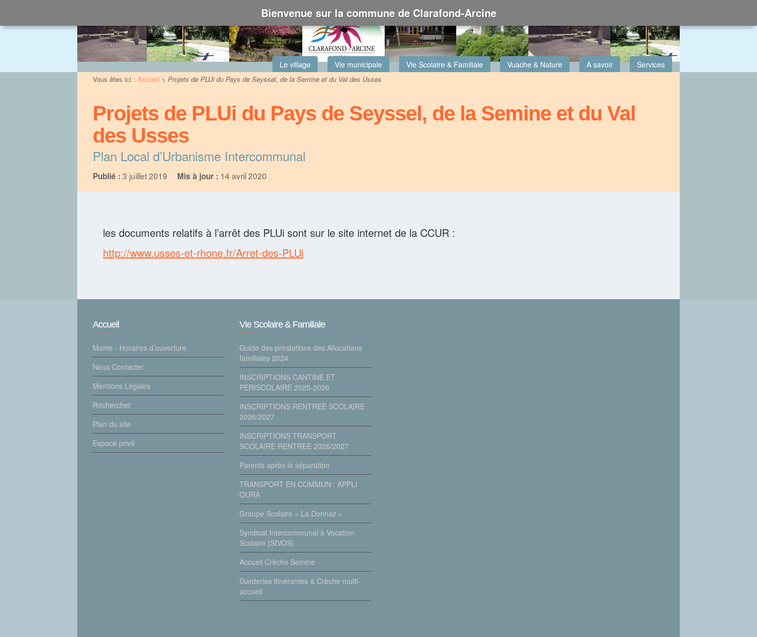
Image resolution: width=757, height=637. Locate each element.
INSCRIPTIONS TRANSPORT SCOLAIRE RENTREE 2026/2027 (294, 441)
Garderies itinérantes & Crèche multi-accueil (299, 586)
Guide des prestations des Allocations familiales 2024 (300, 352)
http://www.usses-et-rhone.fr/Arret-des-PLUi (203, 252)
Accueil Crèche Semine (277, 562)
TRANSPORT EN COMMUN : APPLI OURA (298, 489)
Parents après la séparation (284, 465)
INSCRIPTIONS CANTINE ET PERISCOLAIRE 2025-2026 (287, 382)
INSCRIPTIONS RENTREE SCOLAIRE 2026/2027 (302, 411)
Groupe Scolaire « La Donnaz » (290, 513)
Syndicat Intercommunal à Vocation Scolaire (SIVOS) (296, 537)
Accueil (148, 79)
